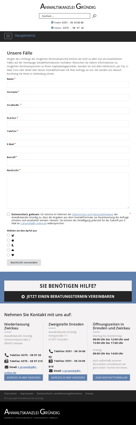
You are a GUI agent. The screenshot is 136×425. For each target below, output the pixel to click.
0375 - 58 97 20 (69, 27)
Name (10, 78)
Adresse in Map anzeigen (23, 377)
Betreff (11, 157)
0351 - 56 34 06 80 (69, 22)
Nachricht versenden (24, 262)
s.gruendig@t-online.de (34, 223)
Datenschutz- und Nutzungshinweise (59, 393)
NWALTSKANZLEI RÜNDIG (68, 7)
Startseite (10, 393)
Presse (89, 393)
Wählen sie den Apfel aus (22, 230)
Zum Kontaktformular (111, 377)
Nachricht (13, 170)
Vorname (12, 92)
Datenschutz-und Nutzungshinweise (92, 214)
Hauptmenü (25, 35)
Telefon (11, 131)
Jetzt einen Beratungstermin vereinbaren (70, 296)
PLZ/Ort (11, 118)
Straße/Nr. (13, 105)
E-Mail (10, 144)
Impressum (26, 393)
